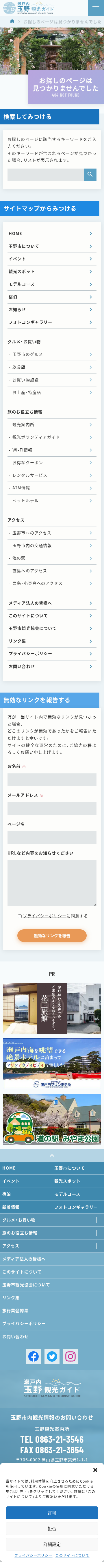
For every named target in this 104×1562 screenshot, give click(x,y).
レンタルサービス (29, 475)
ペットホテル (25, 500)
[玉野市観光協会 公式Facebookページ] (33, 1356)
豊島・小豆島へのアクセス (37, 583)
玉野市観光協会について (33, 628)
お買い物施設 (25, 380)
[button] (95, 1470)
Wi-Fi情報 (22, 450)
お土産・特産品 (26, 392)
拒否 (52, 1528)
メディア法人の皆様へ (30, 603)
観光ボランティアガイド (36, 437)
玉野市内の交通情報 (32, 546)
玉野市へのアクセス (31, 533)
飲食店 (18, 367)
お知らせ (17, 310)
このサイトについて (72, 1555)
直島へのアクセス (29, 571)
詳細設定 (52, 1544)
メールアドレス (26, 795)
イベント (17, 259)
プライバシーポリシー (33, 1555)
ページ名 (16, 824)
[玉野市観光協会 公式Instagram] (70, 1356)
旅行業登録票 (15, 1311)
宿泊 (13, 297)
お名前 (17, 766)
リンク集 (17, 641)
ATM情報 (21, 488)
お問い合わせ (22, 666)
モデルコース (22, 284)
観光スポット (22, 271)
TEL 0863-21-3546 (51, 1439)
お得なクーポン (27, 463)
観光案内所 (23, 425)
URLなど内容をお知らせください (41, 853)
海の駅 (18, 558)
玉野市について (24, 246)
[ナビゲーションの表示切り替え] (96, 8)
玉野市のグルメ (27, 354)
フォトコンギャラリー (30, 322)
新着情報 (11, 1207)
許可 (52, 1513)
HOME (16, 234)
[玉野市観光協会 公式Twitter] (52, 1356)
